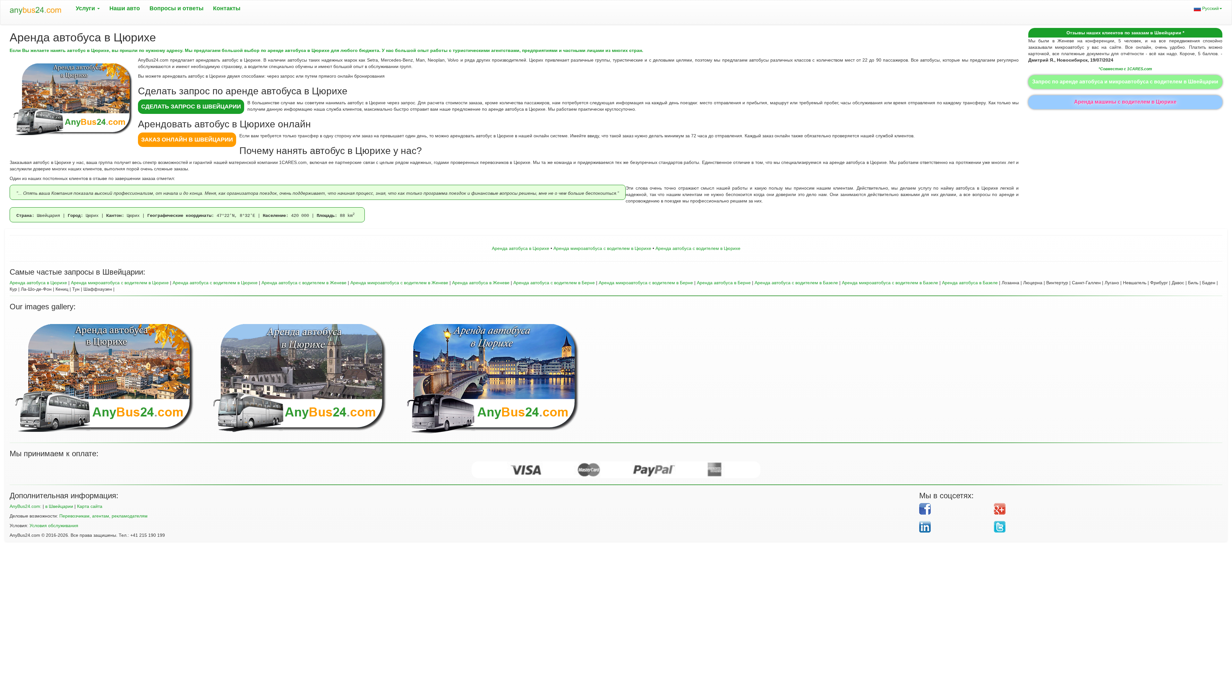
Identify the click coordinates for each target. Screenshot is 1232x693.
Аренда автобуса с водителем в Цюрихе (697, 248)
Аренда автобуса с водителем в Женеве (303, 282)
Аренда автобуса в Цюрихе (520, 248)
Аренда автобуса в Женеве (480, 282)
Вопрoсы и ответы (176, 8)
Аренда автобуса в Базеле (970, 282)
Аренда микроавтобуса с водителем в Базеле (890, 282)
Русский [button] (1210, 8)
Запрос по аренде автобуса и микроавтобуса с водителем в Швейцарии (1125, 81)
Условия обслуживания (54, 525)
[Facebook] (954, 509)
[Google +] (1103, 509)
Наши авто (124, 8)
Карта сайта (89, 506)
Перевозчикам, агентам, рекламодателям (103, 515)
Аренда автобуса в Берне (724, 282)
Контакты (226, 8)
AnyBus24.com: (25, 506)
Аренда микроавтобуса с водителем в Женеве (399, 282)
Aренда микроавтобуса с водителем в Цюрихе (602, 248)
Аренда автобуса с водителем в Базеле (796, 282)
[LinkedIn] (954, 527)
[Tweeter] (1103, 527)
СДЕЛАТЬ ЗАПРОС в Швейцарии (191, 106)
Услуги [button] (86, 8)
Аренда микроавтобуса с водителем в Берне (646, 282)
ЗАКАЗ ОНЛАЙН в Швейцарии (187, 139)
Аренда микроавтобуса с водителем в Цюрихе (120, 282)
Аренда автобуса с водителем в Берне (554, 282)
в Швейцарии (59, 506)
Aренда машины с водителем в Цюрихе (1125, 102)
